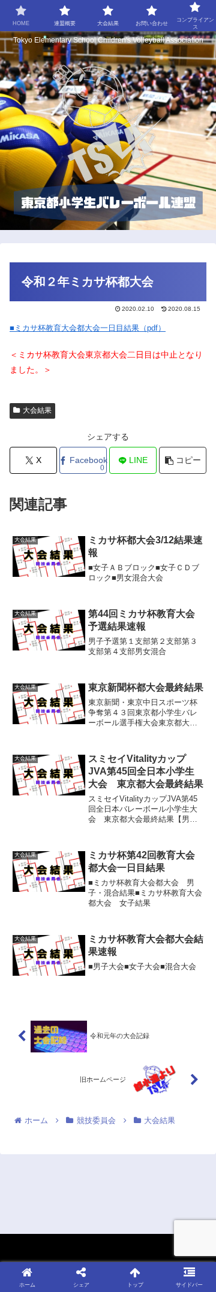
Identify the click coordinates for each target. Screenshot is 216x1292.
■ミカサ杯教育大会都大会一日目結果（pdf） (88, 327)
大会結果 (37, 410)
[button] (182, 460)
